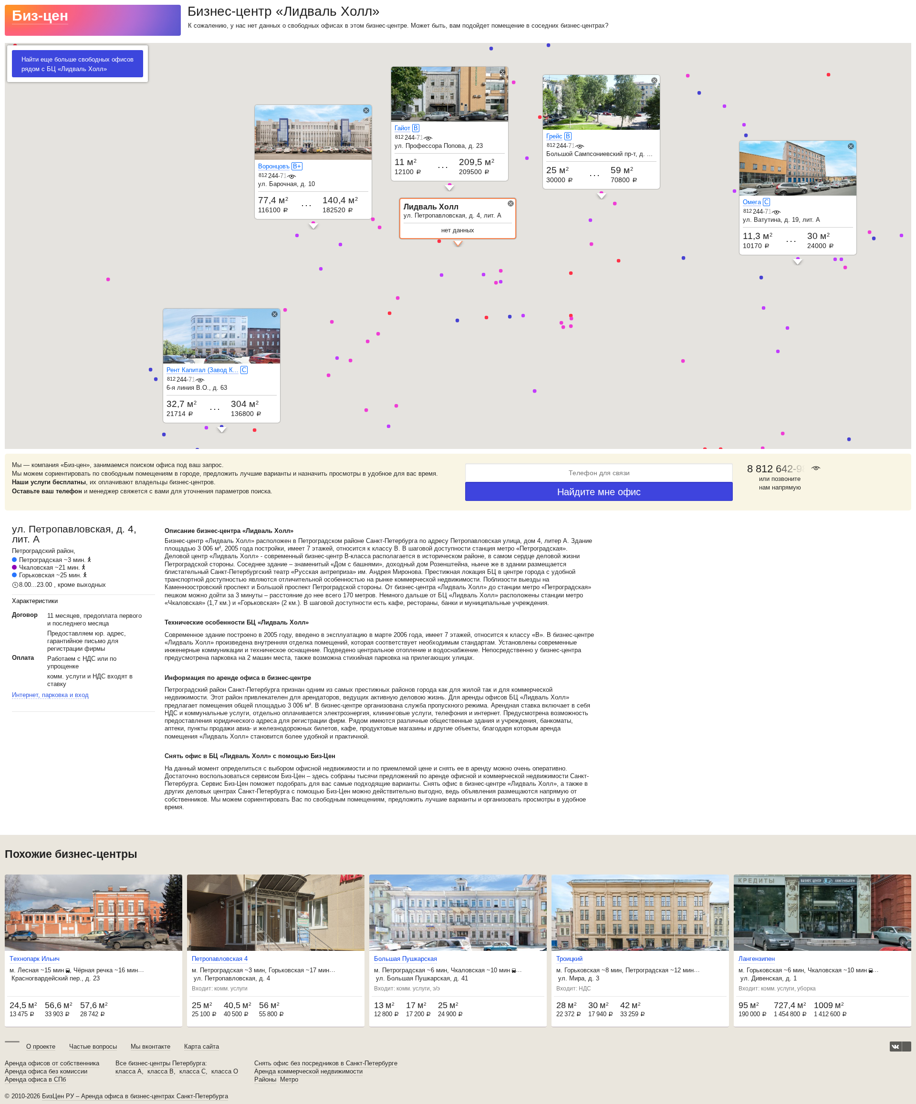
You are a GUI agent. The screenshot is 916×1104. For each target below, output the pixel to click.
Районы (265, 1079)
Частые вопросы (93, 1046)
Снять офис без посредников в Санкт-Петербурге (325, 1063)
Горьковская (36, 575)
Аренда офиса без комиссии (46, 1071)
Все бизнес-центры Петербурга (160, 1063)
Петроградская (40, 559)
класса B (160, 1071)
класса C (192, 1071)
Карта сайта (201, 1046)
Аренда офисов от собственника (52, 1063)
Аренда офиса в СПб (35, 1079)
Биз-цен (40, 15)
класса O (224, 1071)
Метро (289, 1079)
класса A (128, 1071)
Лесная (28, 970)
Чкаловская (36, 567)
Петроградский (33, 550)
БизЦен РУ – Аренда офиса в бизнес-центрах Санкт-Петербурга (135, 1096)
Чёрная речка (93, 970)
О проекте (40, 1046)
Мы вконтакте (150, 1046)
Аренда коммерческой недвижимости (308, 1071)
